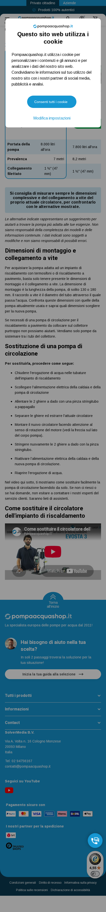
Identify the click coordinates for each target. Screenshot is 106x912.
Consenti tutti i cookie (51, 102)
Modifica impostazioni (52, 118)
